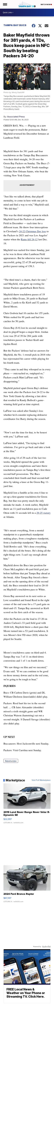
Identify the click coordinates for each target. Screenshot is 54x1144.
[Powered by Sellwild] (46, 947)
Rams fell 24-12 (29, 239)
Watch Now (46, 4)
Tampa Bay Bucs (14, 25)
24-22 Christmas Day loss (32, 231)
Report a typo (11, 761)
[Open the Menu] (4, 4)
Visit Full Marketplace (41, 780)
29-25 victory (43, 512)
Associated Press (16, 116)
